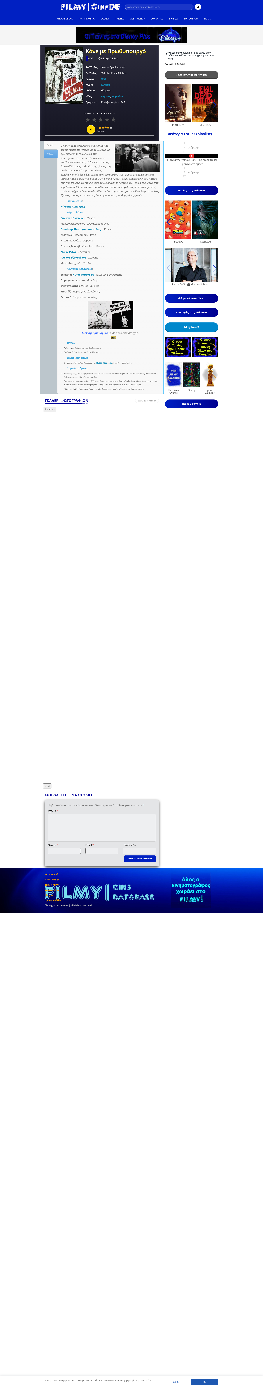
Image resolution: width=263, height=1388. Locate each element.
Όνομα (53, 845)
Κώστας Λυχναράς (73, 206)
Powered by (170, 64)
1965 (103, 78)
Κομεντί (105, 96)
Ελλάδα (105, 84)
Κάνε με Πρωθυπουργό (116, 51)
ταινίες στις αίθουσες (191, 190)
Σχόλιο (53, 811)
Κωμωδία (117, 96)
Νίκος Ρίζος (68, 252)
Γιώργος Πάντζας (72, 218)
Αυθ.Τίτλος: (92, 67)
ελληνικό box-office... (191, 298)
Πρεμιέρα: (91, 102)
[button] (193, 147)
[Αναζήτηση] (198, 7)
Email (89, 845)
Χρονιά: (90, 78)
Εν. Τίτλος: (91, 73)
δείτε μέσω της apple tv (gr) (191, 74)
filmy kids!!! (191, 327)
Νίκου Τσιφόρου (104, 363)
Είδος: (89, 96)
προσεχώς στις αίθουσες (191, 312)
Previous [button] (49, 409)
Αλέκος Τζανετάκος (73, 257)
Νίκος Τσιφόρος (83, 274)
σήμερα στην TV (192, 404)
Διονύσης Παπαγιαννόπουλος (81, 229)
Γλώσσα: (90, 90)
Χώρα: (89, 84)
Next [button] (47, 786)
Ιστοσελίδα (129, 845)
